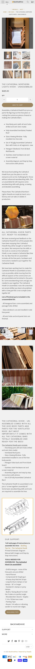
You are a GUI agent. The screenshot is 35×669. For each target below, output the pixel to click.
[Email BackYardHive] (26, 641)
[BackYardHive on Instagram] (22, 641)
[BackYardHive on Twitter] (8, 641)
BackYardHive (13, 652)
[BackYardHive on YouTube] (15, 641)
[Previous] (4, 33)
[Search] (28, 2)
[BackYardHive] (17, 2)
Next (21, 9)
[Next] (31, 33)
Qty (3, 95)
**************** (17, 333)
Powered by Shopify (24, 652)
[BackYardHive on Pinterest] (19, 641)
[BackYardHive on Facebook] (12, 641)
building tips (12, 612)
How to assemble (23, 338)
